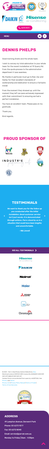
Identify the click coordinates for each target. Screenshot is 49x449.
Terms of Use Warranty (9, 385)
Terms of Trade (31, 383)
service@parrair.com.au (20, 434)
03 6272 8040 (15, 430)
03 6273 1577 (17, 426)
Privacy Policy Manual (18, 383)
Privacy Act (6, 383)
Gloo (34, 372)
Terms (12, 380)
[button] (4, 216)
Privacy (4, 380)
